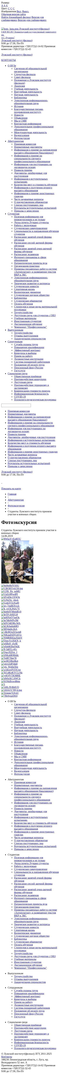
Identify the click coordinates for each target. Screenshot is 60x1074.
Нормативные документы (28, 147)
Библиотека (20, 97)
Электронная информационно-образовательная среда (31, 102)
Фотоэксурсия (22, 138)
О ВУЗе (12, 65)
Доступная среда (23, 382)
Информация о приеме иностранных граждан (33, 451)
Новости (19, 115)
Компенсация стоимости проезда (32, 391)
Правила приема (23, 170)
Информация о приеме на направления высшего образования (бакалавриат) (35, 151)
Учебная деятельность (26, 88)
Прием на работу (23, 356)
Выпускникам (15, 330)
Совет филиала (22, 77)
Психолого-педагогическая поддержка (35, 399)
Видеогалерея (21, 135)
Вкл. (19, 11)
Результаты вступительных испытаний (35, 208)
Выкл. (25, 11)
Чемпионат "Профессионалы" (30, 327)
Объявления (20, 118)
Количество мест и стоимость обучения (35, 184)
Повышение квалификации (29, 347)
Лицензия (19, 86)
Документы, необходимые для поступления (31, 437)
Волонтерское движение (27, 292)
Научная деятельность (26, 94)
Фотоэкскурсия (16, 505)
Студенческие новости (26, 286)
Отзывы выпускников (26, 335)
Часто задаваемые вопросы (29, 199)
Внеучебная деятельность (28, 91)
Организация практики (27, 266)
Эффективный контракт (27, 350)
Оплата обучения (23, 303)
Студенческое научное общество (31, 295)
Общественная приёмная (27, 376)
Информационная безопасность (31, 393)
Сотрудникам (15, 341)
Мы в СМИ (20, 120)
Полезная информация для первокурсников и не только (29, 218)
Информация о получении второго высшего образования (33, 189)
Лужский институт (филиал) (16, 40)
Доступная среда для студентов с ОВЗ (35, 315)
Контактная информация (27, 123)
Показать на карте (11, 488)
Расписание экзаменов (26, 254)
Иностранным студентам (27, 321)
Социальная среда (17, 373)
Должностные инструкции (28, 359)
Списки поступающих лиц (28, 205)
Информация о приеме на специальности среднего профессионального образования (32, 158)
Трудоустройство (23, 312)
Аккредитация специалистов (30, 338)
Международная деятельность (30, 132)
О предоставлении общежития (31, 202)
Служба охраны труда (26, 344)
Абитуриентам (16, 141)
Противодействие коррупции (30, 379)
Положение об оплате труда (29, 364)
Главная (12, 494)
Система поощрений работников (32, 361)
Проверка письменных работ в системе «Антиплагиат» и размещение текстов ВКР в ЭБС (35, 272)
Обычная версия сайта (13, 14)
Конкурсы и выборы (25, 353)
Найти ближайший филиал (16, 17)
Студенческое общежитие (28, 300)
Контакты (6, 1056)
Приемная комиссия (25, 144)
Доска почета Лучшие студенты (31, 222)
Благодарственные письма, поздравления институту (29, 110)
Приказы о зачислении (26, 210)
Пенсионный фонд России (28, 367)
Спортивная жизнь (24, 289)
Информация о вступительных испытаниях (31, 440)
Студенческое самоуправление (30, 228)
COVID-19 (20, 396)
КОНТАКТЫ (8, 60)
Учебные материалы (25, 318)
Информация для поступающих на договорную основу (33, 166)
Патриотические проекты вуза (30, 263)
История (18, 106)
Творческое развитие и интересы (32, 283)
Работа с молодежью (25, 225)
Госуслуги (19, 370)
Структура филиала (25, 74)
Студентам (13, 213)
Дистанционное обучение (28, 324)
